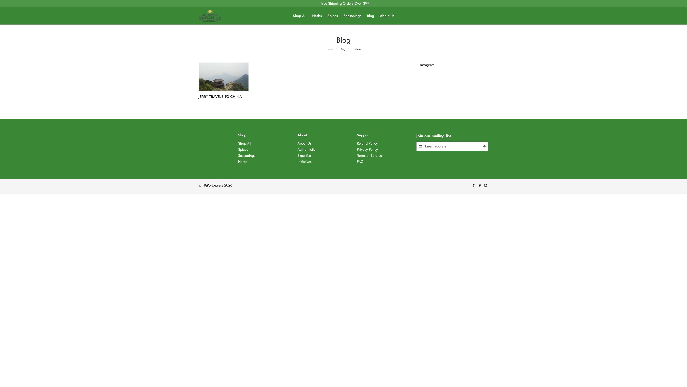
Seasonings (352, 15)
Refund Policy (367, 143)
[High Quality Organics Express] (210, 16)
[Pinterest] (474, 185)
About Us (387, 15)
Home (330, 49)
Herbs (317, 15)
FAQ (360, 161)
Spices (332, 15)
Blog (370, 15)
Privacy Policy (367, 149)
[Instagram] (485, 185)
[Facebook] (479, 185)
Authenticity (306, 149)
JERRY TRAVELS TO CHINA (220, 96)
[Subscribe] (484, 146)
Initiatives (304, 161)
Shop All (299, 15)
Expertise (304, 155)
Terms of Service (369, 155)
